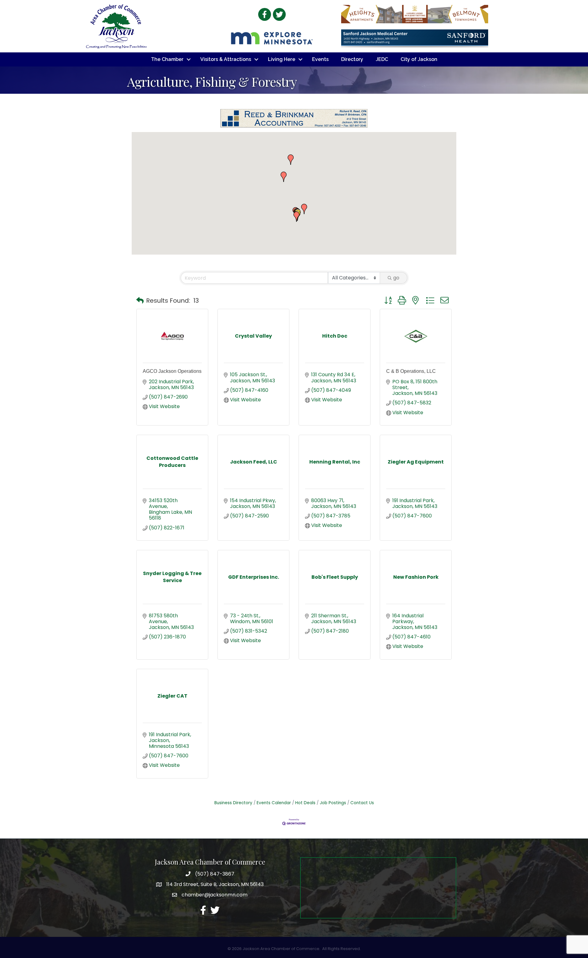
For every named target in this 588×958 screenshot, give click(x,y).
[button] (296, 216)
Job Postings (333, 803)
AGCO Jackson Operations (172, 371)
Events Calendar (274, 803)
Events (320, 59)
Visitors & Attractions (225, 59)
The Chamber (167, 59)
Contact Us (362, 803)
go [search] (396, 277)
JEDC (382, 59)
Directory (352, 59)
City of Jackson (419, 59)
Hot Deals (305, 803)
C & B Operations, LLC (411, 371)
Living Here (281, 59)
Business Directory (233, 803)
